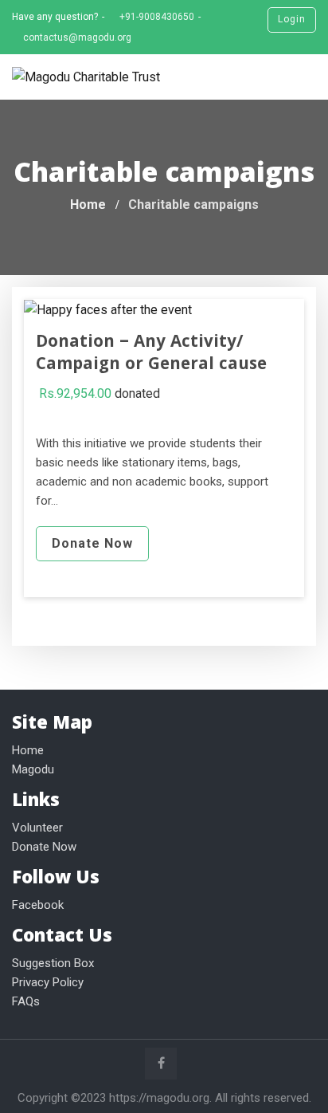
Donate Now (92, 543)
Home (28, 750)
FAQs (26, 1001)
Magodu (33, 769)
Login (292, 19)
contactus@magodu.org (77, 37)
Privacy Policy (48, 982)
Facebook (38, 905)
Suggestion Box (53, 963)
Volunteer (37, 827)
